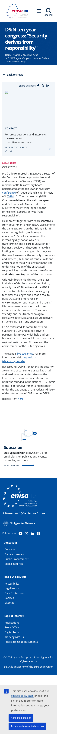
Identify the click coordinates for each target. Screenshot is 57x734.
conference (9, 192)
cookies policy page (22, 695)
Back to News (15, 74)
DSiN (11, 196)
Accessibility (12, 583)
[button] (39, 11)
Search (48, 15)
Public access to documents (21, 641)
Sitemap (9, 602)
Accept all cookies (21, 718)
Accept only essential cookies (27, 726)
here (20, 399)
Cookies (9, 598)
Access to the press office (16, 149)
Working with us (14, 637)
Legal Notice (12, 588)
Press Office (12, 627)
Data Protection (14, 593)
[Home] (18, 11)
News (17, 54)
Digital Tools (12, 632)
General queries (14, 554)
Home (8, 54)
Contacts (10, 549)
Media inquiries (14, 564)
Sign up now (11, 465)
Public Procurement (16, 559)
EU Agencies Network (22, 523)
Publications (12, 622)
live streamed (25, 353)
